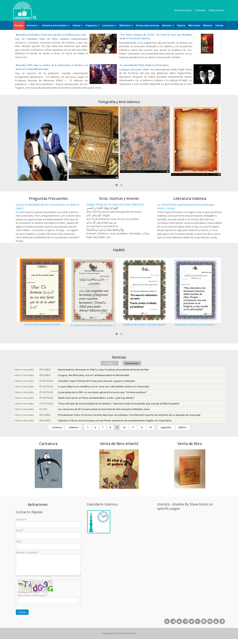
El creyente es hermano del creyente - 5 (42, 325)
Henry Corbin (165, 208)
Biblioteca (125, 25)
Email (19, 530)
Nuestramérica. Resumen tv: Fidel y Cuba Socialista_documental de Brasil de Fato (103, 369)
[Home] (22, 10)
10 (124, 427)
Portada (19, 25)
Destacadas (132, 363)
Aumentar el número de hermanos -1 (144, 324)
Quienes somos (183, 10)
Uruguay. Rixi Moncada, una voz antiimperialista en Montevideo (94, 375)
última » (182, 427)
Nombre (21, 519)
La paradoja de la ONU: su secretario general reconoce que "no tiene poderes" (102, 392)
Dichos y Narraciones (147, 25)
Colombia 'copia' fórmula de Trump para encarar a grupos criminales (96, 381)
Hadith (119, 249)
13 (150, 427)
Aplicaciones (38, 504)
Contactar (200, 10)
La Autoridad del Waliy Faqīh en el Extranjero (144, 65)
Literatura (108, 25)
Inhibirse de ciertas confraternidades (94, 324)
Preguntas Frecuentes (48, 198)
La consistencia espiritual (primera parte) (183, 204)
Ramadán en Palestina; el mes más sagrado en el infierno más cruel (51, 34)
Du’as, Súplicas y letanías (119, 198)
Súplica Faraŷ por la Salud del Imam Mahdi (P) (115, 204)
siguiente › (166, 427)
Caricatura (48, 443)
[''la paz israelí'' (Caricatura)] (48, 468)
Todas (109, 363)
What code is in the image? (33, 595)
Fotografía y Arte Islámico (119, 102)
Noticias (207, 25)
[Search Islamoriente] (34, 17)
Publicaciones (216, 10)
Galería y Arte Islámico (55, 25)
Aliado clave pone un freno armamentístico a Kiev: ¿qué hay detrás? (96, 397)
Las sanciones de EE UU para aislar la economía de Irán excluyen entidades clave (104, 409)
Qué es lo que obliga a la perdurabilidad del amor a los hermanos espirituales (196, 326)
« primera (56, 427)
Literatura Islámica (189, 198)
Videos (77, 25)
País (19, 541)
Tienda (219, 25)
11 (133, 427)
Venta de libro (189, 443)
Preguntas (91, 25)
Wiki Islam (194, 25)
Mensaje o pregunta (27, 552)
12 (141, 427)
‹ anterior (73, 427)
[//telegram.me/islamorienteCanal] (173, 621)
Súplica (181, 25)
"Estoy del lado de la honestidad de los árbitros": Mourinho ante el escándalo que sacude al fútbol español (118, 403)
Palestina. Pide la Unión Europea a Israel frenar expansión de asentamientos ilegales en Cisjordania (114, 420)
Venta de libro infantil (119, 443)
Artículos (32, 25)
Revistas (167, 25)
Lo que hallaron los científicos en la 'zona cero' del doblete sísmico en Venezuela (103, 386)
